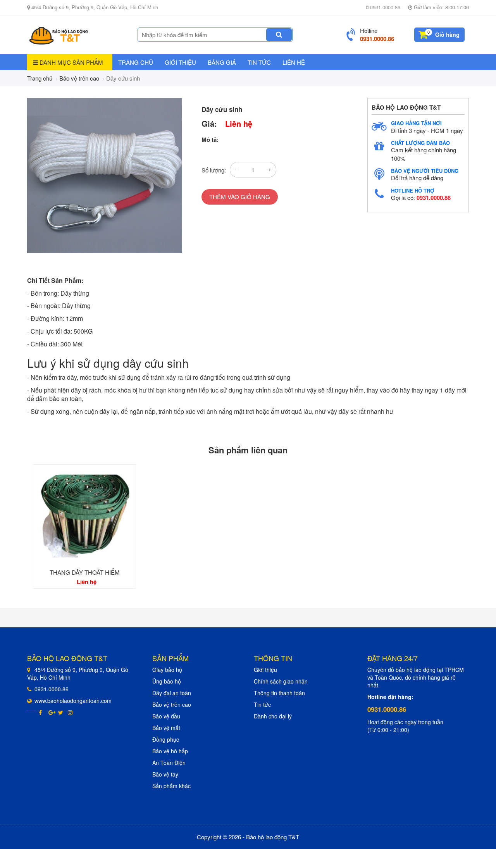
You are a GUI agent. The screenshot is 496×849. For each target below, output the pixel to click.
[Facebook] (42, 712)
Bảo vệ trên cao (79, 78)
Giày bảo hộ (167, 669)
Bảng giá (222, 62)
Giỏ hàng (447, 34)
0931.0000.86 (384, 7)
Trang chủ (135, 62)
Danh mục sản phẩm (70, 62)
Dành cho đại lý (273, 716)
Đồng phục (165, 739)
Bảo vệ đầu (166, 716)
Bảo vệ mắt (166, 728)
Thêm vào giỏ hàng (239, 197)
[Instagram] (71, 712)
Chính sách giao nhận (281, 681)
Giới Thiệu (180, 62)
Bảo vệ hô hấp (170, 751)
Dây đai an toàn (171, 693)
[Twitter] (61, 712)
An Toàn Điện (169, 762)
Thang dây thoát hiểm (85, 572)
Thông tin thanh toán (279, 693)
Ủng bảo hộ (166, 681)
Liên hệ (293, 62)
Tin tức (259, 62)
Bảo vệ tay (165, 774)
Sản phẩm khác (171, 786)
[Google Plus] (51, 712)
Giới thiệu (265, 669)
